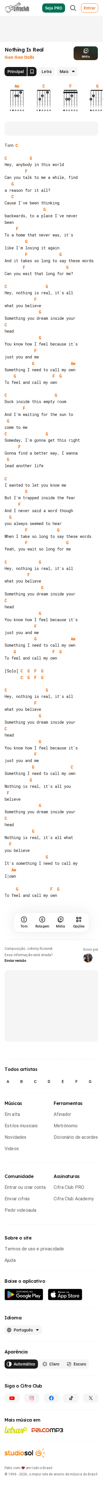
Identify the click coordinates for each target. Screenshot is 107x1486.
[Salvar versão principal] (32, 71)
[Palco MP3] (47, 1430)
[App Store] (65, 1295)
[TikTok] (70, 1398)
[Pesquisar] (73, 8)
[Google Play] (24, 1295)
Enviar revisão (15, 961)
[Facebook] (51, 1398)
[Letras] (16, 1429)
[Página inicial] (17, 8)
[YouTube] (12, 1398)
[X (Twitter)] (90, 1398)
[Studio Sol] (25, 1452)
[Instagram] (31, 1398)
